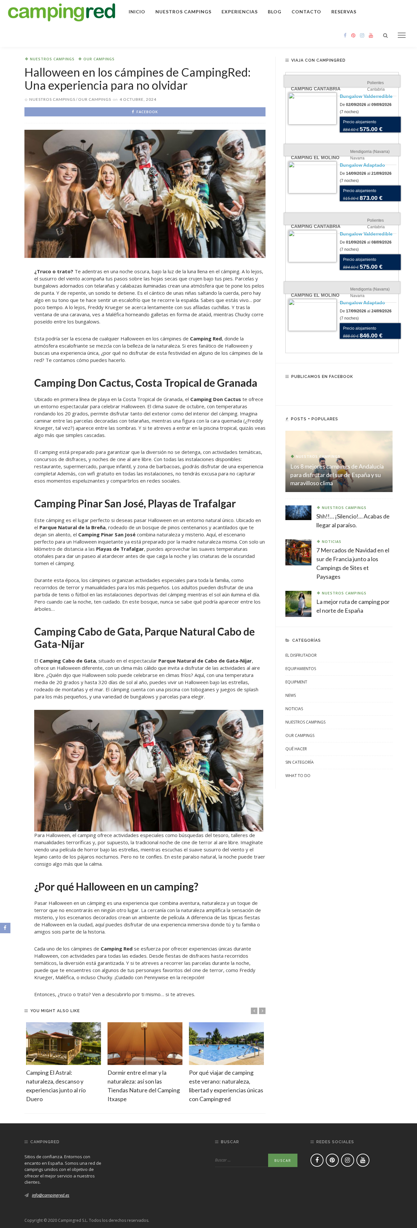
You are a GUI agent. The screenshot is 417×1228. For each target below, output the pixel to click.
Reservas (343, 11)
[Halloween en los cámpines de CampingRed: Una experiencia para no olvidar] (145, 193)
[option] (63, 1062)
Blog (274, 11)
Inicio (137, 11)
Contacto (306, 11)
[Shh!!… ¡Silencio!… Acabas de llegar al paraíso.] (298, 512)
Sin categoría (299, 762)
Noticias (331, 541)
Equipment (296, 682)
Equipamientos (300, 668)
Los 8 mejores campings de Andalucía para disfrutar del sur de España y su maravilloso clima (337, 474)
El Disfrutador (301, 655)
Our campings (99, 59)
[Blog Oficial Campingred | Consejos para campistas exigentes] (62, 11)
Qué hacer (296, 749)
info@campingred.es (50, 1195)
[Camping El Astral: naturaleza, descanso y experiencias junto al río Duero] (63, 1043)
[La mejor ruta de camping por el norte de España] (298, 603)
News (290, 695)
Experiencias (240, 11)
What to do (297, 775)
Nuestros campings (183, 11)
